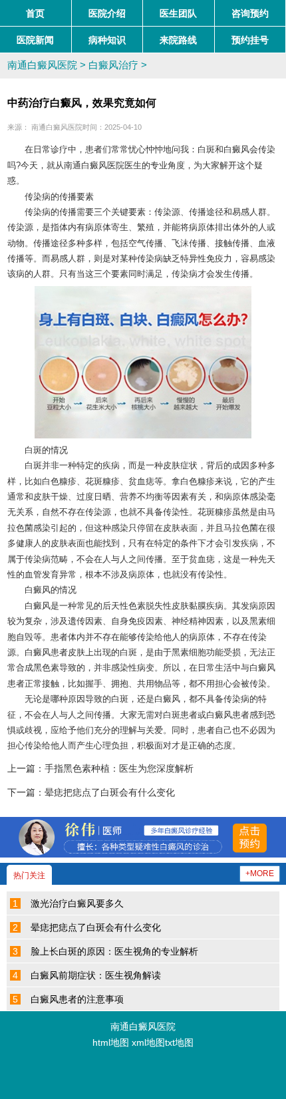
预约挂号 (250, 40)
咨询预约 (250, 13)
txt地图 (179, 1043)
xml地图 (148, 1043)
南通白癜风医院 (42, 65)
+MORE (259, 873)
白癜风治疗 (113, 65)
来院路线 (178, 40)
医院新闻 (35, 40)
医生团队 (178, 13)
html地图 (110, 1043)
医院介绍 (107, 13)
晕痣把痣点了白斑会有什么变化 (110, 793)
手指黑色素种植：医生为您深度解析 (119, 769)
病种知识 (107, 40)
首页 (35, 13)
